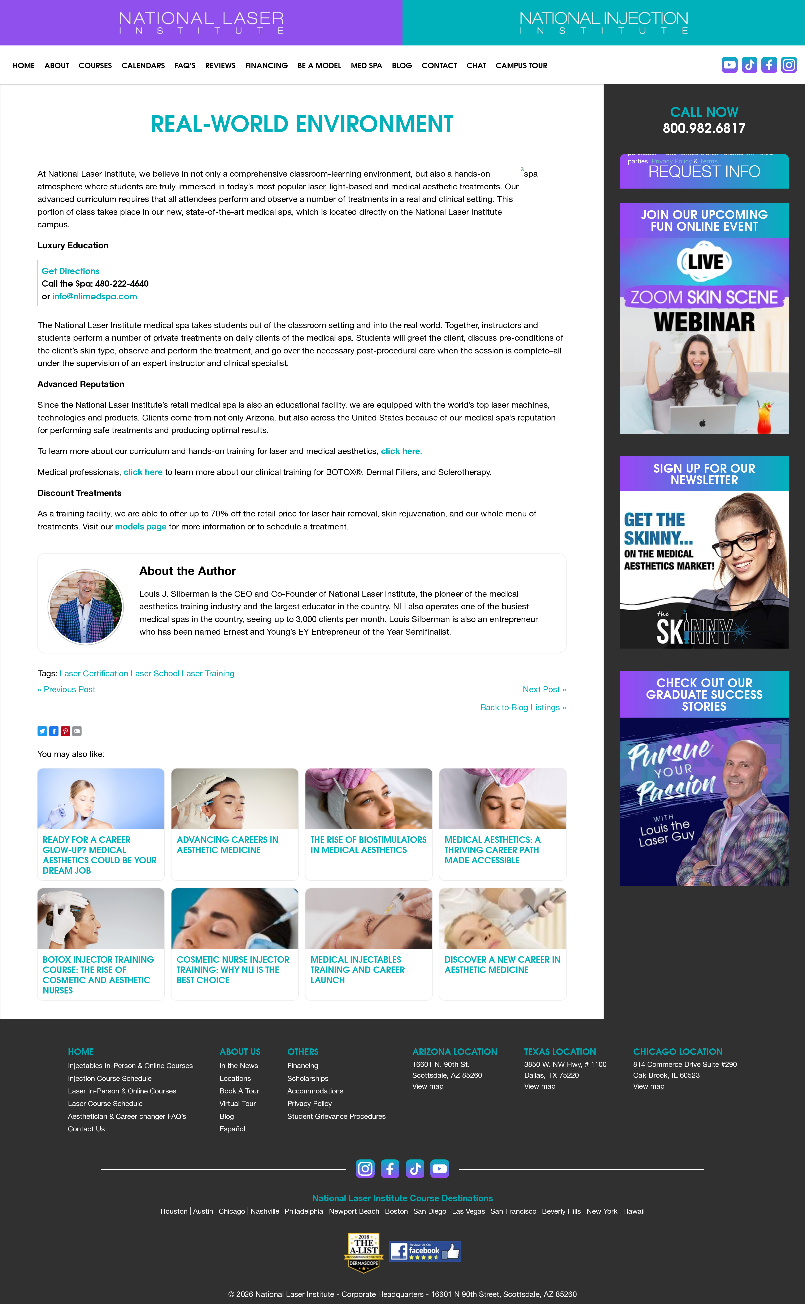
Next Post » (544, 689)
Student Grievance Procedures (336, 1116)
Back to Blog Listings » (523, 707)
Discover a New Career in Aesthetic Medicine (503, 964)
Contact (439, 65)
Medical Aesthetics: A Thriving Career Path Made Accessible (493, 849)
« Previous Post (66, 689)
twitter (42, 731)
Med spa (366, 65)
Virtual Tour (237, 1103)
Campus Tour (521, 65)
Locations (235, 1078)
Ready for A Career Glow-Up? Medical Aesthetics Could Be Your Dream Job (100, 854)
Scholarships (307, 1078)
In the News (238, 1065)
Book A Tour (239, 1091)
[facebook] (425, 1253)
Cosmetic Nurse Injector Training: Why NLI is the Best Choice (233, 969)
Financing (266, 65)
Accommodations (315, 1091)
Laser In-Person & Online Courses (122, 1091)
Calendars (143, 65)
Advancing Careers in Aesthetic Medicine (227, 844)
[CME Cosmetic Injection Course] (603, 23)
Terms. (710, 161)
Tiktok (749, 65)
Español (232, 1128)
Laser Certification (94, 673)
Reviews (220, 65)
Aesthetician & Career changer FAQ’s (127, 1116)
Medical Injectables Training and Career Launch (358, 969)
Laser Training (208, 673)
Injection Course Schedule (110, 1078)
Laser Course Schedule (105, 1103)
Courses (95, 65)
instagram (789, 65)
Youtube (730, 65)
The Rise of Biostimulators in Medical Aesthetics (369, 844)
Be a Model (319, 65)
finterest (65, 731)
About (56, 65)
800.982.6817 (704, 126)
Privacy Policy (672, 161)
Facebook (769, 65)
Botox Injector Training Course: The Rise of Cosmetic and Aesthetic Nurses (98, 974)
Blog (402, 65)
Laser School (155, 673)
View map (428, 1086)
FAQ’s (185, 65)
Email (77, 731)
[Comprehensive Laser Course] (201, 23)
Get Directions (70, 270)
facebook (53, 731)
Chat (476, 65)
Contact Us (86, 1128)
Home (24, 65)
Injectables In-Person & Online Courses (130, 1065)
